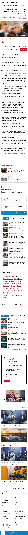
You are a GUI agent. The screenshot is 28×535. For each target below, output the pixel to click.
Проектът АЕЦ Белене (7, 165)
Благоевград (6, 276)
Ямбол (5, 297)
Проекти (3, 505)
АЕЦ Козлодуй (13, 187)
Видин (16, 279)
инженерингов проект (7, 189)
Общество (18, 500)
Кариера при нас (6, 521)
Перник (13, 286)
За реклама (5, 511)
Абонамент (5, 515)
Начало (5, 5)
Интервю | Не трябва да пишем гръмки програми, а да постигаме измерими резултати (17, 250)
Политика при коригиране (20, 516)
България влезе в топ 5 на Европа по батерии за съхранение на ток (17, 263)
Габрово (5, 281)
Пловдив (5, 288)
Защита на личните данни (20, 511)
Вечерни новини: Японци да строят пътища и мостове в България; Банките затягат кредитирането (16, 321)
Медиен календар (6, 527)
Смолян (18, 290)
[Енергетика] (4, 170)
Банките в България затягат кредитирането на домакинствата (16, 224)
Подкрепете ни (18, 522)
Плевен (19, 286)
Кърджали (18, 281)
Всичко (17, 505)
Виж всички (24, 407)
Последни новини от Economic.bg (19, 349)
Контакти (4, 516)
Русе (17, 288)
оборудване (19, 192)
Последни (6, 218)
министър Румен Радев (8, 192)
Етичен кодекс (5, 518)
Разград (12, 288)
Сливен (12, 290)
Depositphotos (18, 533)
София (5, 293)
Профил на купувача (7, 522)
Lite (16, 502)
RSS (23, 488)
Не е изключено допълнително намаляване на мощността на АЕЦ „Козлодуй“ (13, 463)
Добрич (11, 281)
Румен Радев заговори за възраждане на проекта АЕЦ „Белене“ (16, 170)
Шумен (19, 295)
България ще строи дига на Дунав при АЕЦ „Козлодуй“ (12, 425)
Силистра (6, 290)
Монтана (18, 283)
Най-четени (13, 218)
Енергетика (15, 5)
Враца (21, 279)
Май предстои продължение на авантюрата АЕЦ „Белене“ (15, 178)
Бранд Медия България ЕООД (19, 519)
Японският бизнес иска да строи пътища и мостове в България (17, 229)
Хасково (13, 295)
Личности (12, 396)
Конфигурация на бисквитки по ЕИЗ (6, 525)
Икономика (10, 5)
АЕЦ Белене (5, 187)
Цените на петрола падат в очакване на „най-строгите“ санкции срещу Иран (17, 340)
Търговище (6, 295)
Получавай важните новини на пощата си (14, 491)
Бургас (14, 276)
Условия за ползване (19, 521)
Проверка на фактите (7, 513)
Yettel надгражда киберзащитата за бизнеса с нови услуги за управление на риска (17, 346)
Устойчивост (4, 500)
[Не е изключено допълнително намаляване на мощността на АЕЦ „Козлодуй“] (14, 454)
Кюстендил (6, 283)
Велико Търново (8, 279)
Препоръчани (21, 218)
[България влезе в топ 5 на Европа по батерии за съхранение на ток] (5, 263)
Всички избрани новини (19, 267)
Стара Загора (12, 293)
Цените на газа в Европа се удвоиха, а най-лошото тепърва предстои (12, 482)
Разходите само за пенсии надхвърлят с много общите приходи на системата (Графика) (17, 236)
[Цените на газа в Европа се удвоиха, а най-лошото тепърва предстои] (14, 473)
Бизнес (17, 498)
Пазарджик (6, 286)
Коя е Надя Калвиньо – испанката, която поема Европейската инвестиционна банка (15, 399)
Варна (19, 276)
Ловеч (13, 283)
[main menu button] (25, 2)
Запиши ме (24, 493)
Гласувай (7, 380)
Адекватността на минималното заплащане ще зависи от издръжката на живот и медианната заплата (17, 256)
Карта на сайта (18, 515)
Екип (16, 513)
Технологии (4, 502)
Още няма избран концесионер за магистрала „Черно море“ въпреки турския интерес (17, 244)
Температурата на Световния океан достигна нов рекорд (17, 326)
